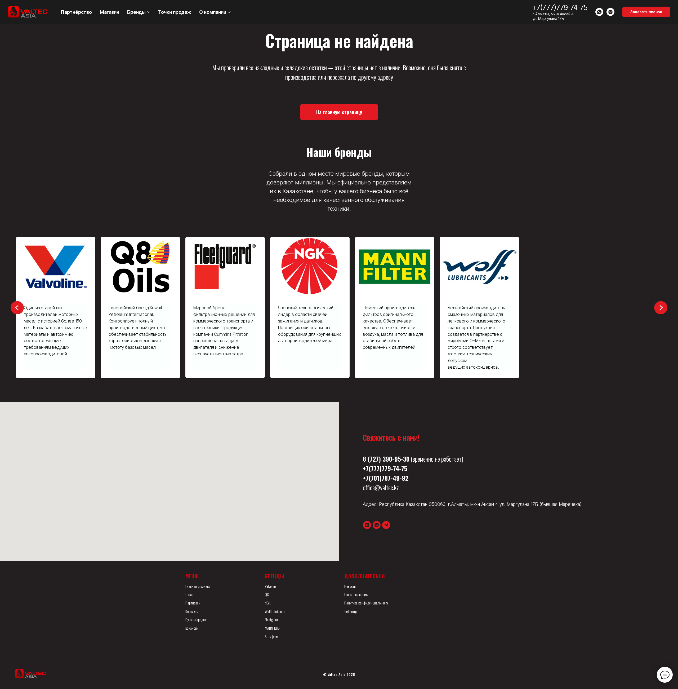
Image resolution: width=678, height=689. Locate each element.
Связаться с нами (356, 594)
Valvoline (270, 586)
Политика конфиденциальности (366, 603)
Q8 (267, 594)
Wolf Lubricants (275, 611)
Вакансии (191, 628)
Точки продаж (174, 12)
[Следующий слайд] (660, 307)
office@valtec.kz (381, 487)
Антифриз (271, 636)
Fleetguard (272, 619)
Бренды (136, 12)
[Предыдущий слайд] (17, 307)
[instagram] (610, 12)
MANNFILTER (272, 628)
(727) (374, 458)
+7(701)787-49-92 (385, 478)
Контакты (192, 611)
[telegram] (386, 525)
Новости (350, 586)
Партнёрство (76, 12)
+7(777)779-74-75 (560, 7)
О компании (212, 12)
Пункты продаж (196, 619)
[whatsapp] (599, 12)
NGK (267, 603)
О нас (189, 594)
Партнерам (192, 603)
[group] (114, 307)
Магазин (109, 12)
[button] (646, 12)
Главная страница (197, 586)
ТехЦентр (350, 611)
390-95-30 (395, 458)
